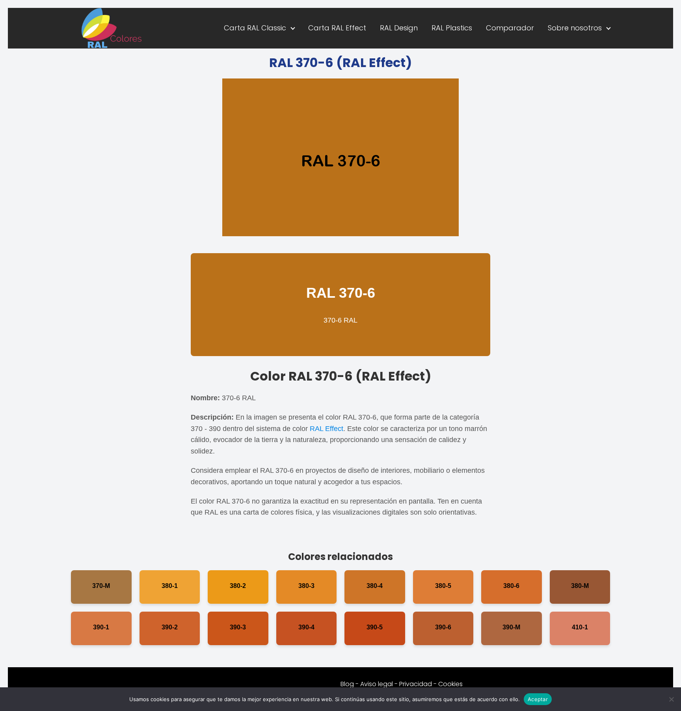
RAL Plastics (452, 28)
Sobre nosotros (575, 28)
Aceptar (538, 699)
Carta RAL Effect (337, 28)
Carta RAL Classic (255, 28)
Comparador (510, 28)
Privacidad (415, 684)
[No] (671, 699)
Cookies (450, 684)
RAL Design (399, 28)
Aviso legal (376, 684)
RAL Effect (326, 429)
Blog (347, 684)
